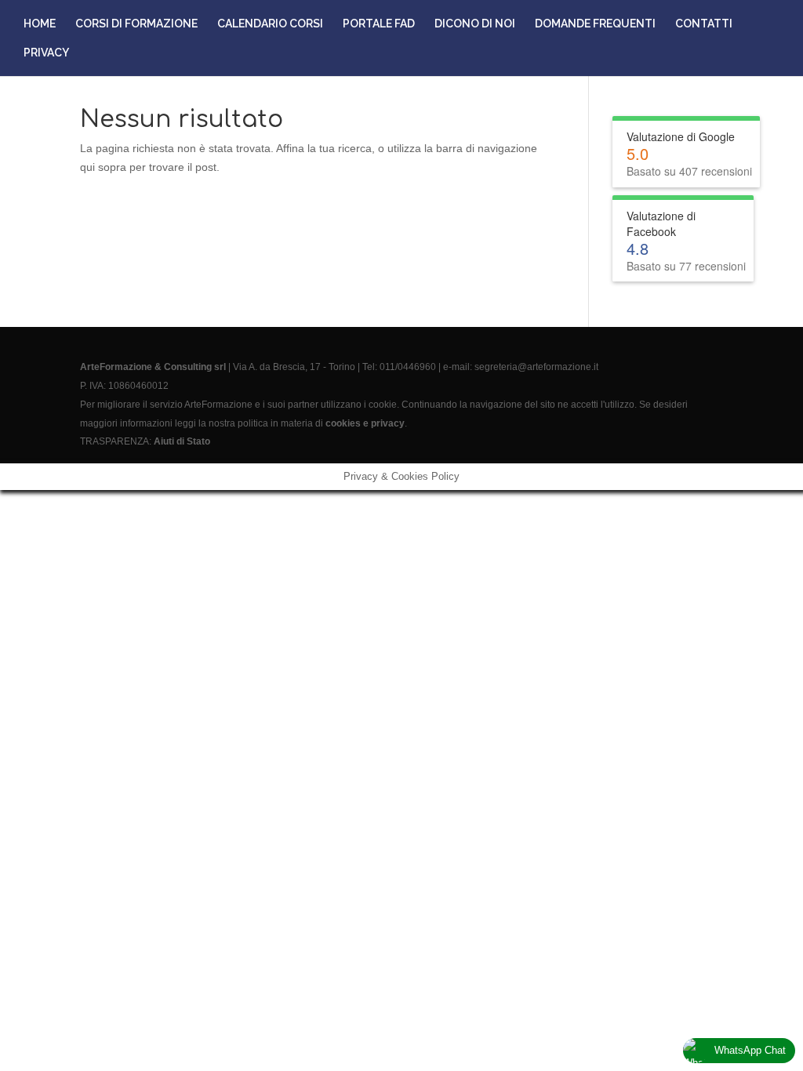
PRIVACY (46, 53)
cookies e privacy (365, 423)
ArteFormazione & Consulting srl (153, 366)
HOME (40, 24)
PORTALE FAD (379, 24)
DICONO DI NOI (474, 24)
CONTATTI (703, 24)
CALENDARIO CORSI (270, 24)
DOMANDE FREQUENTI (595, 24)
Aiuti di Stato (182, 441)
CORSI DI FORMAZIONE (136, 24)
